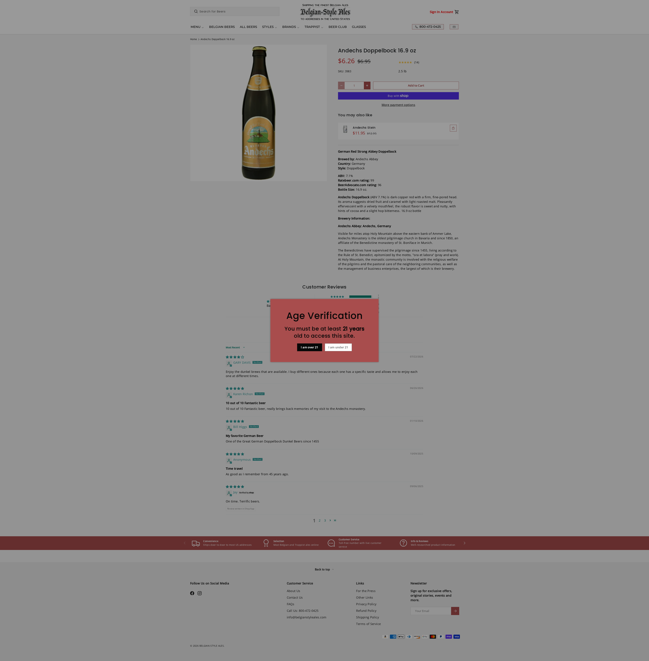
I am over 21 (309, 347)
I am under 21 (338, 347)
